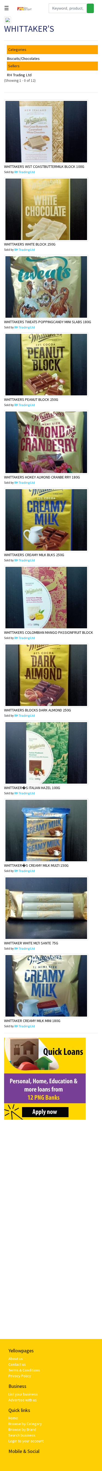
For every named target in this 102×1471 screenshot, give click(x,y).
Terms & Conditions (24, 1370)
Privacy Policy (19, 1375)
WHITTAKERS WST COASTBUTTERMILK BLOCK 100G (44, 166)
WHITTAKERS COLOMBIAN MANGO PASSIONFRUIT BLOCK (48, 632)
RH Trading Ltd (19, 74)
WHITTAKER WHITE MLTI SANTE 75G (31, 943)
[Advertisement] (51, 1175)
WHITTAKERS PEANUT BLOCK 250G (31, 399)
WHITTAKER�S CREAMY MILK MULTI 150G (36, 865)
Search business (21, 1435)
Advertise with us (22, 1399)
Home (13, 1417)
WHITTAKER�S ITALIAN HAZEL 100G (32, 787)
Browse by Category (25, 1423)
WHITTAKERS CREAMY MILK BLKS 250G (34, 554)
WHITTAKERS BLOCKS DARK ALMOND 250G (37, 710)
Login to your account (26, 1440)
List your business (23, 1394)
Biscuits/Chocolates (23, 58)
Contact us (17, 1364)
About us (15, 1358)
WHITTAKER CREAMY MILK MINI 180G (32, 1020)
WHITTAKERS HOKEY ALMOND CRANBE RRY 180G (42, 477)
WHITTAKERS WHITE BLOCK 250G (29, 244)
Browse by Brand (22, 1429)
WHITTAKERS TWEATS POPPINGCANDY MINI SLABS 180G (47, 321)
